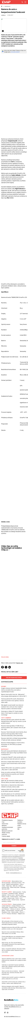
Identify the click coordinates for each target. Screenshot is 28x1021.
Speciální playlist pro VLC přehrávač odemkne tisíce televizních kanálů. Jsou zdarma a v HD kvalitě (13, 795)
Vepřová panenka (17, 892)
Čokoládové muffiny (13, 893)
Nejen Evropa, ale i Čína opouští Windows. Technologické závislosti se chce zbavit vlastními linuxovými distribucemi (13, 944)
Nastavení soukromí (7, 831)
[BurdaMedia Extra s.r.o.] (10, 815)
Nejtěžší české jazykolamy (12, 884)
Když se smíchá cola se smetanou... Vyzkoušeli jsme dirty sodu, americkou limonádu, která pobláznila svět (13, 972)
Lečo (21, 898)
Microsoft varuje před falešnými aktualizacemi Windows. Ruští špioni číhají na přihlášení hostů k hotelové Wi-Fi (14, 752)
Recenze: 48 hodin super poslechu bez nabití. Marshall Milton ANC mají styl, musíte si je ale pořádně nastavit (13, 721)
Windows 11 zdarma (15, 909)
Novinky (3, 686)
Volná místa (5, 823)
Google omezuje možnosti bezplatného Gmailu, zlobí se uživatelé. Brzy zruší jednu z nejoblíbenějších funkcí (14, 690)
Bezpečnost (7, 6)
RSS (18, 829)
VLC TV (3, 913)
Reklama (4, 825)
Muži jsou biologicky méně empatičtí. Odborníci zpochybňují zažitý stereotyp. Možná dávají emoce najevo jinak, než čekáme (14, 988)
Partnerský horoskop (16, 882)
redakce (3, 15)
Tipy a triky (4, 778)
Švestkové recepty (6, 899)
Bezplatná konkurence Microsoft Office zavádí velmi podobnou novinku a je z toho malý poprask (14, 928)
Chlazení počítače (17, 904)
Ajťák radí (15, 885)
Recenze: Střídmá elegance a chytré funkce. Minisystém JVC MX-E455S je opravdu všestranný (13, 744)
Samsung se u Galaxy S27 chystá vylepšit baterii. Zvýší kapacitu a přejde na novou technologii (12, 713)
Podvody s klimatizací (12, 913)
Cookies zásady (6, 836)
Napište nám (19, 663)
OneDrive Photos (13, 907)
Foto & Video (5, 657)
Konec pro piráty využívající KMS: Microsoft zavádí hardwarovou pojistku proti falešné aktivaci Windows (12, 774)
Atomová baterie (10, 910)
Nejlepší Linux (21, 913)
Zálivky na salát (5, 896)
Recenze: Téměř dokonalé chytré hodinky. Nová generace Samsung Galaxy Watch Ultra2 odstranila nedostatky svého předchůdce (14, 733)
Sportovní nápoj (19, 895)
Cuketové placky (14, 896)
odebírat (14, 845)
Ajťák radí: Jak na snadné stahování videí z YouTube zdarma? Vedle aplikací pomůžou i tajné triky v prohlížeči (12, 801)
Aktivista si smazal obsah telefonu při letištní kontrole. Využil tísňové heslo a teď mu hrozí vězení (13, 763)
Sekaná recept (10, 898)
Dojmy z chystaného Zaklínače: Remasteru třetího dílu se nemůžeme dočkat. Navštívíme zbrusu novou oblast (13, 950)
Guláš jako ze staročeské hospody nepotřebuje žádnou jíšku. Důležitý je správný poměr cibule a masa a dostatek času (13, 966)
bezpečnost (5, 749)
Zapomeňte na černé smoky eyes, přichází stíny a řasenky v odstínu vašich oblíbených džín (13, 982)
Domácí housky (15, 899)
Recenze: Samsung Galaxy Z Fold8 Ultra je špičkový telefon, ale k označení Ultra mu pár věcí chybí (13, 727)
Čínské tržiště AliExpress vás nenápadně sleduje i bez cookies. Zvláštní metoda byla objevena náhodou (13, 938)
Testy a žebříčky (6, 717)
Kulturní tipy (9, 885)
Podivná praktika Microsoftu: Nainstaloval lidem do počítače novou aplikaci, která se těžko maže (12, 700)
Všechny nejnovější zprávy (14, 677)
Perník (17, 898)
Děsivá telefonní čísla (17, 881)
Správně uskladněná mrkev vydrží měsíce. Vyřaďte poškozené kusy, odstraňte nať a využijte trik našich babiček (14, 960)
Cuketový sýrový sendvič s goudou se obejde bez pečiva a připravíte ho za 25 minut (13, 978)
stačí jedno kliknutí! (15, 52)
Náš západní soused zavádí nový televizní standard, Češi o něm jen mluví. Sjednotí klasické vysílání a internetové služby (12, 706)
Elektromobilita (14, 912)
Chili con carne (10, 895)
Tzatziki (4, 898)
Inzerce (19, 827)
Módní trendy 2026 (14, 887)
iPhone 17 (22, 912)
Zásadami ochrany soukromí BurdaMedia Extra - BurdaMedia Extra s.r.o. (13, 859)
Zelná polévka (22, 896)
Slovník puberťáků (6, 882)
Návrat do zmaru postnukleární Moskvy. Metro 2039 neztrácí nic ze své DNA (13, 932)
